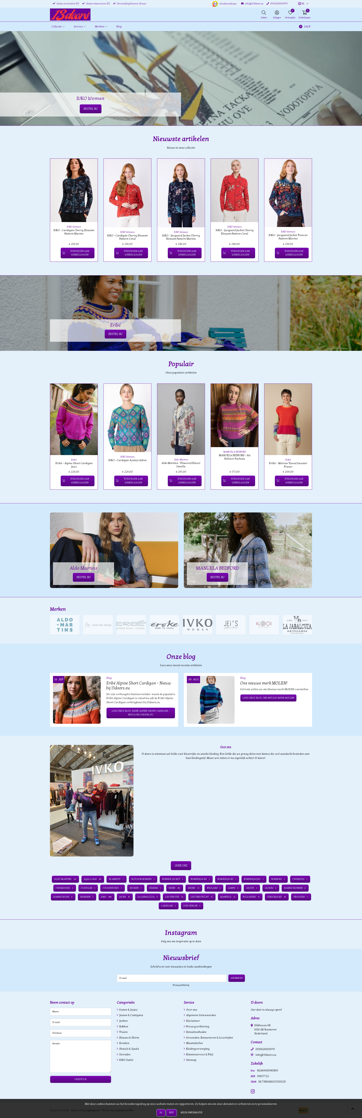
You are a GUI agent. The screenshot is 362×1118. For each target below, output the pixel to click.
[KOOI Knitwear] (264, 624)
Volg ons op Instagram (298, 943)
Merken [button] (99, 26)
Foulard (213, 888)
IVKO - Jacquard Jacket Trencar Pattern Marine (288, 237)
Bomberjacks (226, 879)
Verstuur (81, 1079)
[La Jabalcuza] (297, 624)
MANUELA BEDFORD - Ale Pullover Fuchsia (235, 457)
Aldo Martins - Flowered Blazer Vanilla (181, 464)
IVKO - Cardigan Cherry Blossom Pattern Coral (127, 237)
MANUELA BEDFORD (234, 451)
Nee (171, 1112)
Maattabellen (194, 1043)
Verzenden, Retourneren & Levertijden (209, 1037)
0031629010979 (265, 1049)
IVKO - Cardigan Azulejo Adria (127, 460)
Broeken (124, 1043)
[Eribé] (131, 624)
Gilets (251, 888)
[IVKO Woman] (197, 624)
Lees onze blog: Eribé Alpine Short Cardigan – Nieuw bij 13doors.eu (141, 712)
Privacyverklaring (181, 985)
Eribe (174, 888)
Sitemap (191, 1060)
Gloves (270, 888)
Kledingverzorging (197, 1048)
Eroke (193, 888)
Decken (135, 888)
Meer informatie (191, 1112)
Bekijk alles (304, 609)
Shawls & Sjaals (129, 1048)
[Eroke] (164, 624)
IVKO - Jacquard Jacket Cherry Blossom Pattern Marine (181, 237)
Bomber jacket (172, 879)
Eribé (74, 459)
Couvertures (112, 888)
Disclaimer (193, 1020)
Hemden (86, 896)
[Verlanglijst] (56, 253)
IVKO (106, 896)
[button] (301, 4)
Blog (119, 26)
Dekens (155, 888)
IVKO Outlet (126, 1060)
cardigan (168, 905)
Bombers (278, 879)
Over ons (191, 1009)
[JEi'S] (230, 624)
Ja (161, 1112)
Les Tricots (174, 896)
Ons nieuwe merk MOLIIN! (263, 683)
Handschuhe (62, 896)
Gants (233, 888)
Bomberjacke (200, 879)
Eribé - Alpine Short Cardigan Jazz (74, 465)
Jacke (124, 896)
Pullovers (251, 896)
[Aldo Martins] (64, 624)
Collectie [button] (56, 26)
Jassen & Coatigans (131, 1015)
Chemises (299, 879)
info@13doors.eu (265, 1054)
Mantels (227, 896)
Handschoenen (295, 888)
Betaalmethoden (196, 1032)
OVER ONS (181, 865)
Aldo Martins (181, 459)
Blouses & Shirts (129, 1037)
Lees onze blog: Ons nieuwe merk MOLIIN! (268, 697)
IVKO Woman (74, 226)
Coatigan (88, 888)
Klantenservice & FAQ (199, 1054)
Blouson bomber (142, 879)
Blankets (116, 879)
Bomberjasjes (253, 879)
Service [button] (78, 26)
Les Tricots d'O (201, 896)
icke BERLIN (191, 905)
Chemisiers (64, 888)
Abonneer (237, 978)
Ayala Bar (92, 879)
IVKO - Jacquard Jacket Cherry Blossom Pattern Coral (235, 232)
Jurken (123, 1020)
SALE (307, 26)
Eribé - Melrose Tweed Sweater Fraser (288, 465)
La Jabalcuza (147, 896)
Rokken (123, 1026)
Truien (123, 1032)
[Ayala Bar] (98, 624)
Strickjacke (276, 896)
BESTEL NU (115, 334)
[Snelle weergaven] (90, 165)
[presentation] (47, 212)
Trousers (300, 896)
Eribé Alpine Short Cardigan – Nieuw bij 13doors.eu (138, 686)
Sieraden (124, 1054)
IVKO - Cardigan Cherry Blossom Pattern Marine (74, 232)
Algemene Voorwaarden (201, 1015)
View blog (305, 667)
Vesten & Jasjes (128, 1009)
